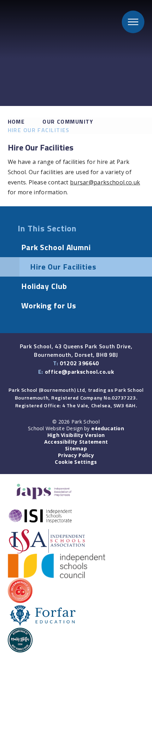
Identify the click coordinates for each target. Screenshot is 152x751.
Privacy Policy (76, 455)
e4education (107, 428)
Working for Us (48, 306)
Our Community (67, 121)
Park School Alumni (56, 247)
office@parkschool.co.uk (79, 371)
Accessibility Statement (76, 441)
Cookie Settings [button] (76, 462)
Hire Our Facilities (39, 130)
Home (16, 121)
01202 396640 (79, 363)
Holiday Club (44, 286)
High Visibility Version (76, 435)
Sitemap (76, 448)
